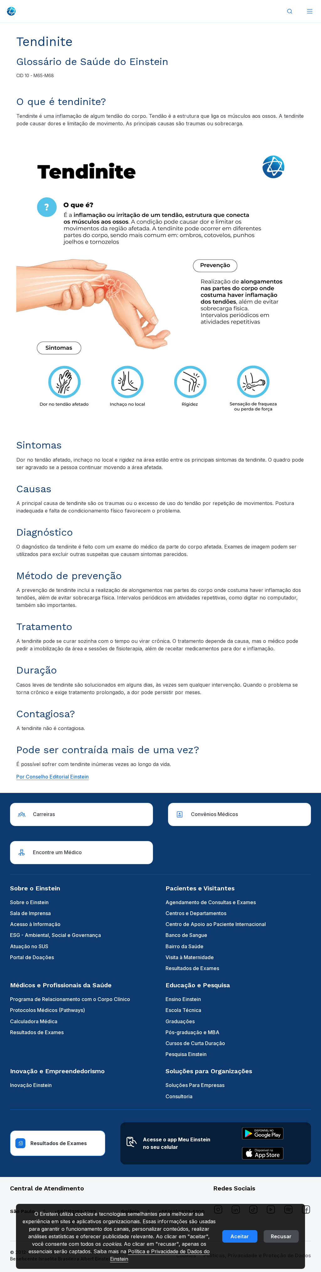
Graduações (180, 1021)
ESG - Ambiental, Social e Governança (55, 935)
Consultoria (179, 1096)
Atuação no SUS (29, 946)
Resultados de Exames (192, 968)
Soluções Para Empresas (195, 1085)
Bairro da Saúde (184, 946)
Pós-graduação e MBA (192, 1032)
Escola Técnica (183, 1010)
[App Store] (262, 1153)
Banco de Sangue (186, 935)
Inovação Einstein (31, 1085)
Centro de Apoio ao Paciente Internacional (216, 924)
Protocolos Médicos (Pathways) (47, 1010)
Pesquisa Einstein (186, 1054)
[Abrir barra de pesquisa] (289, 11)
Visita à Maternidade (190, 957)
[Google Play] (262, 1133)
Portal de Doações (32, 957)
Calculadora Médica (33, 1021)
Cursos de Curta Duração (195, 1043)
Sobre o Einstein (29, 902)
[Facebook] (306, 1209)
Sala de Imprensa (30, 913)
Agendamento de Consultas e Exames (211, 902)
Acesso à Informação (35, 924)
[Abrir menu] (309, 11)
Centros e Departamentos (196, 913)
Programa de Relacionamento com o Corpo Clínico (70, 999)
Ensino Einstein (183, 999)
